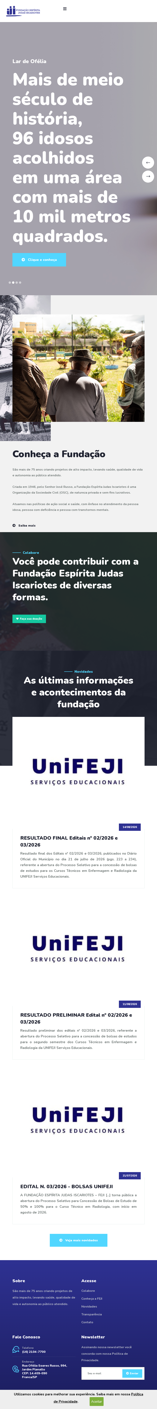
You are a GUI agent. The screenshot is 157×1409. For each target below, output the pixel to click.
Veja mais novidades (81, 1240)
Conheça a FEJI (91, 1299)
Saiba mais (26, 526)
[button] (10, 282)
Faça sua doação (31, 619)
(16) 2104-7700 (34, 1352)
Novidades (89, 1306)
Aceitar (96, 1401)
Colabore (88, 1291)
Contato (87, 1322)
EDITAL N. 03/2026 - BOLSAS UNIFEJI (66, 1186)
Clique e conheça (42, 203)
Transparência (91, 1314)
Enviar (134, 1373)
